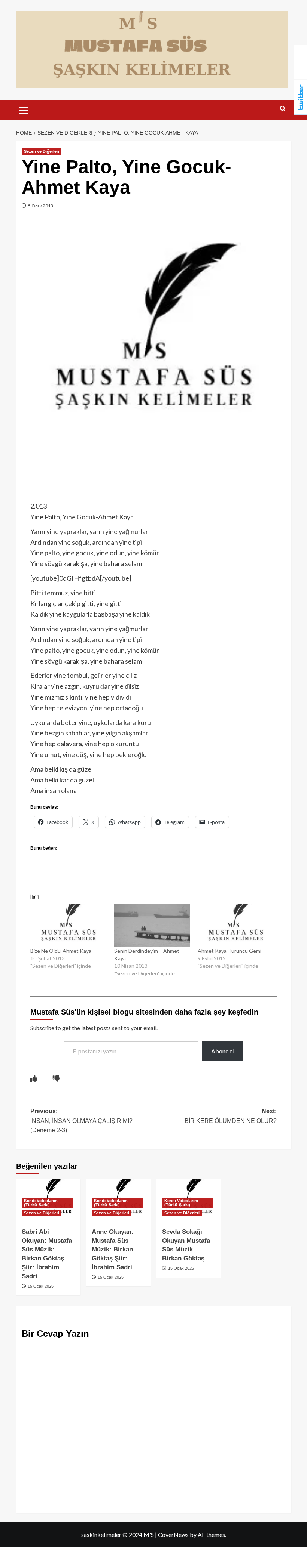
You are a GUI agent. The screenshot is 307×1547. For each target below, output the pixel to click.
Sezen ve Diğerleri (41, 151)
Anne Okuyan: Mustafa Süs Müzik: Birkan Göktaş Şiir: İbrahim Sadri (113, 1249)
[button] (23, 109)
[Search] (283, 108)
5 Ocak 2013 (40, 206)
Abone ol (222, 1051)
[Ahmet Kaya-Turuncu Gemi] (236, 925)
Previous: (81, 1120)
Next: (231, 1116)
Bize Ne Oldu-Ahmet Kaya (60, 951)
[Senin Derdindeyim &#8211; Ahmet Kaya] (152, 925)
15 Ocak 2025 (40, 1286)
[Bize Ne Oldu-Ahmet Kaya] (68, 925)
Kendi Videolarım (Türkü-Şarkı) (41, 1202)
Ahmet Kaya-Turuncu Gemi (229, 951)
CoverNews (173, 1534)
